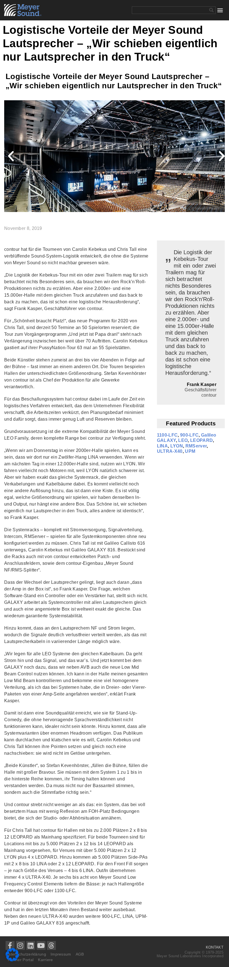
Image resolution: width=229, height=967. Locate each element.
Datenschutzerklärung (26, 954)
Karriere (45, 960)
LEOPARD (201, 440)
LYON (176, 446)
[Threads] (51, 945)
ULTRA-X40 (170, 451)
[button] (220, 10)
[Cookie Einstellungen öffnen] (12, 960)
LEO (183, 440)
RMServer (196, 446)
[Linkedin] (30, 945)
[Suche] (211, 10)
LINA (162, 446)
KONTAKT (214, 947)
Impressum (61, 954)
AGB (80, 954)
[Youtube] (41, 945)
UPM (190, 451)
